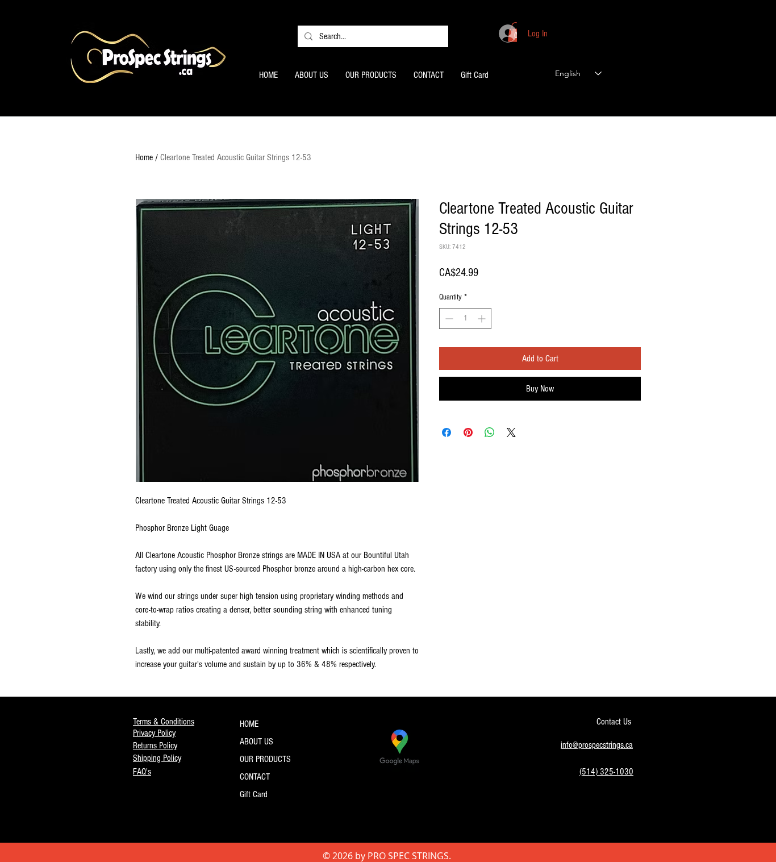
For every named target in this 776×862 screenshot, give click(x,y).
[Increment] (482, 318)
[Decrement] (448, 318)
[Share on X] (511, 432)
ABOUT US (256, 741)
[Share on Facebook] (446, 432)
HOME (249, 724)
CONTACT (255, 777)
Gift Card (254, 794)
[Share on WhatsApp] (490, 432)
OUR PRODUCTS (265, 759)
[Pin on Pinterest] (468, 432)
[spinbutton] (465, 318)
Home (144, 157)
